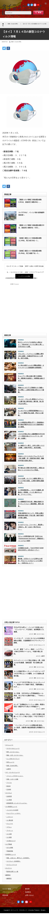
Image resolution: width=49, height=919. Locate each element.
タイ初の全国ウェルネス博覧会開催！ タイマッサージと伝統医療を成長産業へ (31, 366)
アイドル (9, 782)
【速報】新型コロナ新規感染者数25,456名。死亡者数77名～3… (30, 252)
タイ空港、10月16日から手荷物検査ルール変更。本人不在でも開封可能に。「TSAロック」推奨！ (29, 695)
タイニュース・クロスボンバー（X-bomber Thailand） (25, 910)
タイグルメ (8, 793)
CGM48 (8, 789)
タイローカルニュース (39, 645)
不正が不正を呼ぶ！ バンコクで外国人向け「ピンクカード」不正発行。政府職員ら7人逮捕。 (29, 629)
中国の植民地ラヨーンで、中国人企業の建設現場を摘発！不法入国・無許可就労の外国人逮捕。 (31, 515)
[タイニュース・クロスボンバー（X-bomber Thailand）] (24, 9)
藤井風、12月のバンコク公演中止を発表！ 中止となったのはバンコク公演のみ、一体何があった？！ (30, 561)
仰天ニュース (10, 762)
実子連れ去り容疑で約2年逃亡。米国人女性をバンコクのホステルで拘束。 (31, 469)
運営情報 (5, 895)
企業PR (43, 656)
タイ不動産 (8, 844)
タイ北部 (9, 834)
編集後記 (8, 875)
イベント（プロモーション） (14, 776)
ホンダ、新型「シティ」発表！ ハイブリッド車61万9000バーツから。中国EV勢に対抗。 (29, 651)
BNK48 (8, 786)
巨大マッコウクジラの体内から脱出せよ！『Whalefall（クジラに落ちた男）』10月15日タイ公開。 (31, 344)
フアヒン (9, 827)
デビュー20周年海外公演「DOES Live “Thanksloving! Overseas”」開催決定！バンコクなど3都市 (31, 538)
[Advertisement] (24, 306)
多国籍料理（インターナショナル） (16, 803)
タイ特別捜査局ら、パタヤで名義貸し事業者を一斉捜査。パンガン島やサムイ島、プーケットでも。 (31, 492)
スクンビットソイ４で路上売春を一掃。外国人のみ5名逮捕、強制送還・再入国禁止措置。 (29, 662)
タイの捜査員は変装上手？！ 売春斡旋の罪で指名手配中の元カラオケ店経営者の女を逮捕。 (31, 425)
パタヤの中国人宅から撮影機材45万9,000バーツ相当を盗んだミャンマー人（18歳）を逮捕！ (31, 436)
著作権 (27, 889)
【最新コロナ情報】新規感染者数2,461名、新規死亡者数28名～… (30, 201)
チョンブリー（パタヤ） (13, 813)
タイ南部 (9, 837)
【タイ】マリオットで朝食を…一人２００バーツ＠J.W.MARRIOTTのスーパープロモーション (14, 267)
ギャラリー (8, 868)
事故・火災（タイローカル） (38, 721)
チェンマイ (9, 823)
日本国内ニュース (10, 854)
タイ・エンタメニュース (12, 772)
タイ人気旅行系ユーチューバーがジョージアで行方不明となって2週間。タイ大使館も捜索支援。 (29, 673)
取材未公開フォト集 (12, 871)
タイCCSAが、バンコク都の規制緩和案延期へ (31, 214)
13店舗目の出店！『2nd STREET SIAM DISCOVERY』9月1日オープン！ (30, 549)
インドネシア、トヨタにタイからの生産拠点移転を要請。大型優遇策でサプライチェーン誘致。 (29, 640)
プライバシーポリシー (9, 892)
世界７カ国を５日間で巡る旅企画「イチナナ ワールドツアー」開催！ (34, 267)
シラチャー (9, 817)
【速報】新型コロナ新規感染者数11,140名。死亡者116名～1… (30, 239)
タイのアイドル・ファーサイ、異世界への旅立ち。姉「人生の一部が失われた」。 (31, 527)
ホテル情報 (9, 847)
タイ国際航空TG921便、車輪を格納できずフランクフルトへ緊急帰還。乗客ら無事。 (31, 504)
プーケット (9, 830)
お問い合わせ (29, 895)
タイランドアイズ (11, 864)
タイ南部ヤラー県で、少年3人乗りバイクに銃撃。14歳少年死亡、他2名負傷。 (31, 447)
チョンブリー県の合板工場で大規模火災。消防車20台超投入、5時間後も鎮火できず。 (31, 378)
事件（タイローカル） (39, 634)
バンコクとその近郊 (12, 810)
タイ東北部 (9, 820)
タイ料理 (9, 799)
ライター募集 (6, 889)
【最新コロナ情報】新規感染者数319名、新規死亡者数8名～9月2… (31, 226)
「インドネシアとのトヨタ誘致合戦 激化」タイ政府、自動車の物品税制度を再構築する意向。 (29, 727)
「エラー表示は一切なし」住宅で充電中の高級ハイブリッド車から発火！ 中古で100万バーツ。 (29, 716)
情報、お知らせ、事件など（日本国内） (18, 858)
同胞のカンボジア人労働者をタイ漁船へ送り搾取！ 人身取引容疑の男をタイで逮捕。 (31, 390)
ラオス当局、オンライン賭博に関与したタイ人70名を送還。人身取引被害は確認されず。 (31, 481)
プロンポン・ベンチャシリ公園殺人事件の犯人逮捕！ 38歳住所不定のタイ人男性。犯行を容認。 (31, 356)
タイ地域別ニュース (11, 806)
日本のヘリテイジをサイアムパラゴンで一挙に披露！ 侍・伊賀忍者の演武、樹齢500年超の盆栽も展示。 (31, 458)
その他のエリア (11, 840)
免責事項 (28, 892)
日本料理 (9, 796)
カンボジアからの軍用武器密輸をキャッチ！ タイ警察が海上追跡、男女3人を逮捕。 (31, 413)
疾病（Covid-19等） (16, 41)
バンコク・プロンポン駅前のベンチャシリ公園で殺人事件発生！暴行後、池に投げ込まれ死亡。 (31, 401)
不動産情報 (9, 851)
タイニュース (9, 745)
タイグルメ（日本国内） (13, 861)
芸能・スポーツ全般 (12, 779)
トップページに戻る (24, 276)
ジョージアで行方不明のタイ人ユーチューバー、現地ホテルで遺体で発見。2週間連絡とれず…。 (29, 684)
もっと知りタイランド (13, 758)
